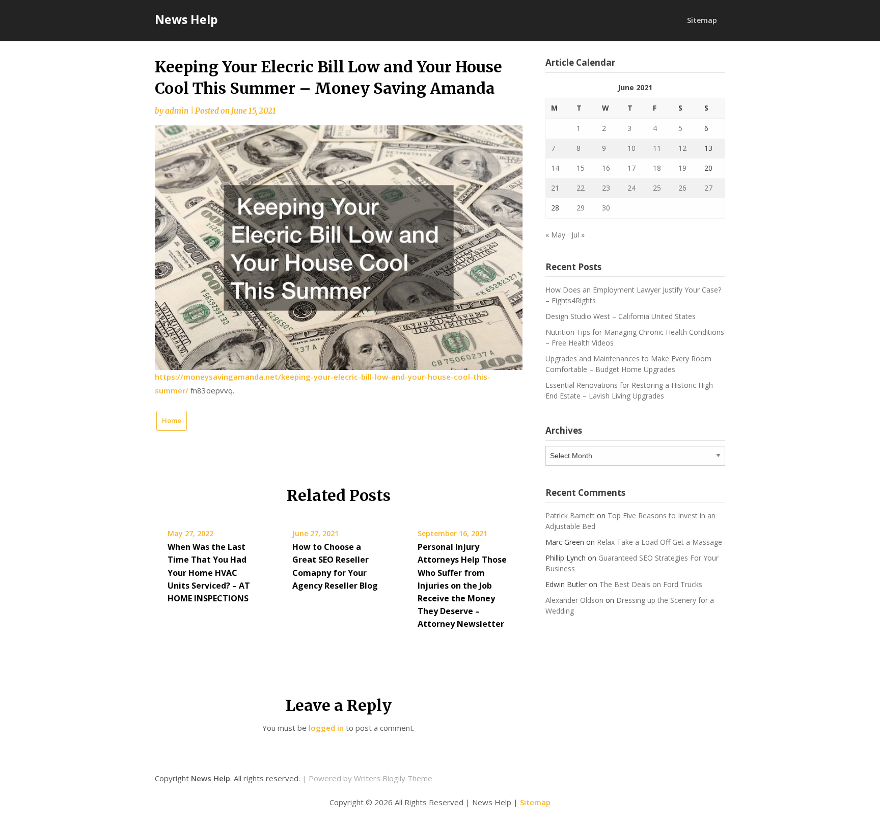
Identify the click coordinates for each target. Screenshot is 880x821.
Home (171, 420)
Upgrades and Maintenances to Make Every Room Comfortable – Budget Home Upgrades (628, 364)
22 (580, 188)
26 (682, 188)
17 (631, 168)
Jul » (578, 235)
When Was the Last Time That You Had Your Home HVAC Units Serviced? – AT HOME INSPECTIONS (209, 572)
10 (631, 148)
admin (176, 111)
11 (657, 148)
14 (555, 168)
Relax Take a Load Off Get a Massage (659, 542)
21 (555, 188)
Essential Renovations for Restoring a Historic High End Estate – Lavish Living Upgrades (629, 390)
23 (606, 188)
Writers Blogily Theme (393, 778)
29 (580, 208)
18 (657, 168)
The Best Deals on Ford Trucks (650, 584)
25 (657, 188)
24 (631, 188)
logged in (326, 728)
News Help (186, 19)
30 (606, 208)
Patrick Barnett (570, 515)
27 (708, 188)
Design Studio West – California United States (620, 316)
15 (580, 168)
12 (682, 148)
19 (682, 168)
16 (606, 168)
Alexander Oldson (574, 600)
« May (555, 235)
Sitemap (702, 20)
